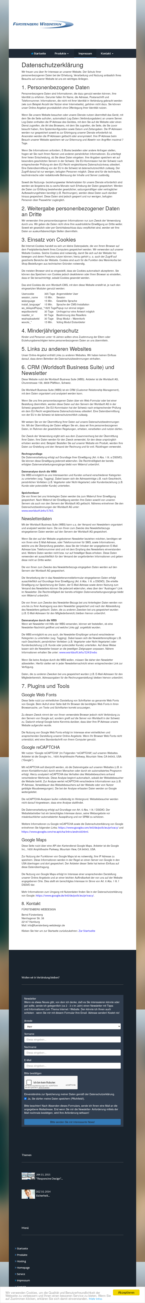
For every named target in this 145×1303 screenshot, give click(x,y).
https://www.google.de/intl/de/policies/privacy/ (65, 895)
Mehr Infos (95, 1298)
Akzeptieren (126, 1292)
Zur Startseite (87, 930)
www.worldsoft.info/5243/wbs (78, 652)
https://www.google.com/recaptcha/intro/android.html (55, 831)
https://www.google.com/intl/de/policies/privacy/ (88, 827)
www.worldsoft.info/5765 (37, 510)
